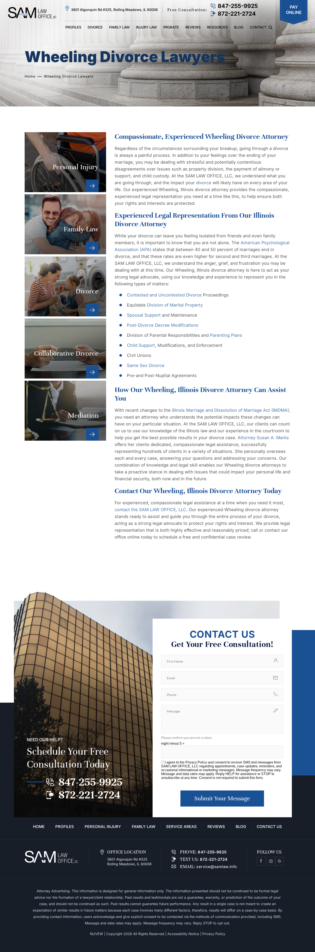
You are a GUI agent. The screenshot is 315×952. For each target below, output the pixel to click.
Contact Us (269, 827)
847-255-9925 (238, 6)
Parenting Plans (226, 335)
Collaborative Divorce (65, 349)
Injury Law (146, 27)
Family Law (119, 27)
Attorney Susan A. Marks (262, 437)
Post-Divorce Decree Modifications (162, 325)
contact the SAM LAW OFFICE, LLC (150, 509)
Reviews (193, 27)
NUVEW (96, 934)
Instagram (271, 861)
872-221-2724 (237, 13)
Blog (238, 27)
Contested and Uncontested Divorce (165, 295)
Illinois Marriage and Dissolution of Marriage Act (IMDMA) (230, 410)
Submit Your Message (222, 798)
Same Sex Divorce (145, 365)
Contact (258, 27)
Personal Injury (65, 162)
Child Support (141, 345)
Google (279, 861)
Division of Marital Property (175, 305)
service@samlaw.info (216, 866)
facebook (261, 861)
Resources (217, 27)
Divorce (95, 27)
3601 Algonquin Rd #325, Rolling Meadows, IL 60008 (114, 9)
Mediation (65, 411)
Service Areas (181, 827)
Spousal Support (144, 315)
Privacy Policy (196, 762)
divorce (203, 182)
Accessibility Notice (183, 934)
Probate (171, 27)
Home (39, 827)
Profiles (73, 27)
